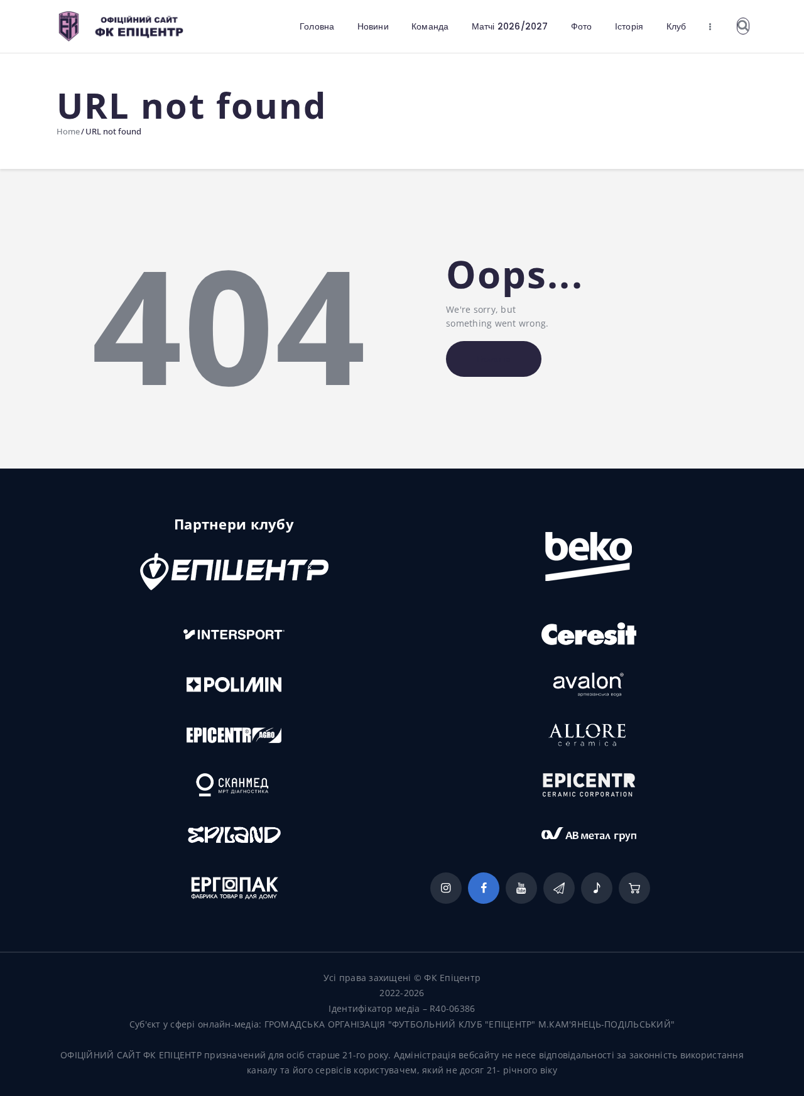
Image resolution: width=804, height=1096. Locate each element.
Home (68, 131)
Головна (494, 359)
